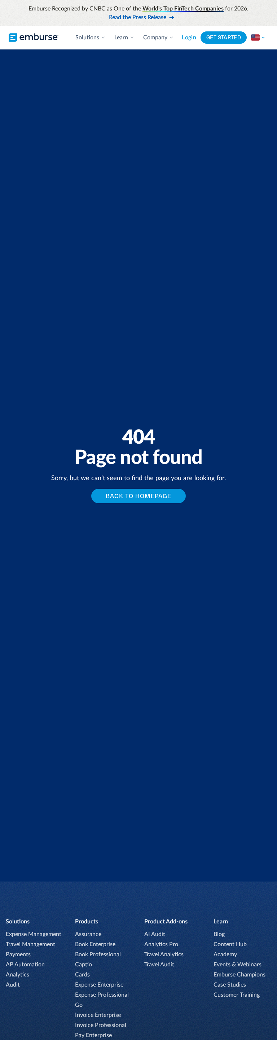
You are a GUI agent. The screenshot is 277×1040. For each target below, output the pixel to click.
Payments (18, 954)
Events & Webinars (237, 964)
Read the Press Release (137, 17)
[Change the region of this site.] (258, 37)
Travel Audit (159, 964)
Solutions (87, 37)
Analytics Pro (161, 944)
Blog (219, 934)
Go (79, 1005)
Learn (121, 37)
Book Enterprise (95, 944)
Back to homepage (138, 496)
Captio (83, 964)
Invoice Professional (100, 1025)
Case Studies (230, 985)
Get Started (223, 37)
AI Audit (154, 934)
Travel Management (30, 944)
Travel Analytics (164, 954)
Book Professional (98, 954)
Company (155, 37)
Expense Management (33, 934)
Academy (225, 954)
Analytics (17, 975)
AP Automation (25, 964)
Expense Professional (102, 995)
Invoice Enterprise (98, 1015)
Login (189, 37)
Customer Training (237, 995)
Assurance (88, 934)
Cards (82, 975)
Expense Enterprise (99, 985)
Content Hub (230, 944)
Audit (13, 985)
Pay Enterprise (93, 1035)
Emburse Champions (239, 975)
